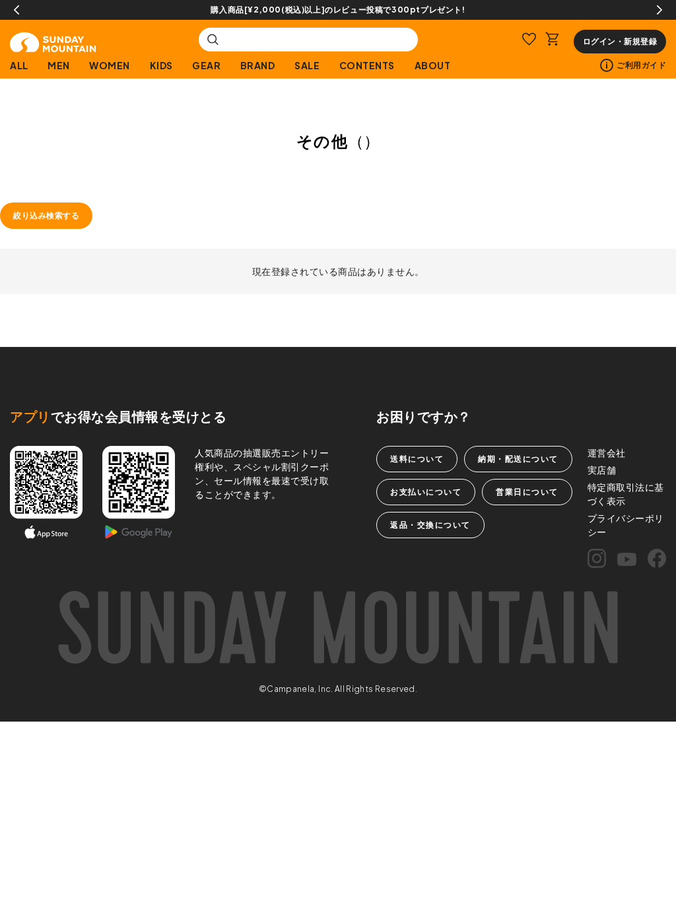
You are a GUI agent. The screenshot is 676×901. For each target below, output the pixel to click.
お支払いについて (425, 492)
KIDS (161, 65)
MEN (59, 65)
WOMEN (109, 65)
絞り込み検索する (46, 215)
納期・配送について (518, 459)
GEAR (206, 65)
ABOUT (432, 65)
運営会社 (607, 452)
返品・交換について (430, 525)
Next (659, 10)
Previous (16, 10)
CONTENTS (367, 65)
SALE (307, 65)
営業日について (527, 492)
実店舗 (602, 470)
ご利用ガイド (641, 65)
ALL (19, 65)
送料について (417, 459)
